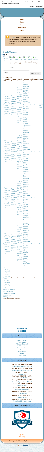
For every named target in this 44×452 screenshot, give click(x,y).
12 (17, 133)
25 (12, 234)
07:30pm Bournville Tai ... (7, 113)
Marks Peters (22, 352)
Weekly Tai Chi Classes (9, 289)
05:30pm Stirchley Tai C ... (19, 96)
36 (3, 277)
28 (31, 243)
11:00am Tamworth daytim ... (7, 98)
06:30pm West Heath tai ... (13, 111)
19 (17, 180)
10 (5, 141)
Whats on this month (22, 344)
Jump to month (35, 73)
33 (3, 151)
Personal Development (9, 293)
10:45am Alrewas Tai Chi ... (26, 103)
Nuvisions (25, 445)
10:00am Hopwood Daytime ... (26, 86)
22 (34, 197)
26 (17, 226)
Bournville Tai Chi (22, 378)
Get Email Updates (22, 329)
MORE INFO (39, 6)
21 (31, 197)
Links (22, 354)
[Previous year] (5, 58)
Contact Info (22, 27)
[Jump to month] (35, 58)
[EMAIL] (6, 54)
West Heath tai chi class (22, 389)
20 (23, 175)
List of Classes (22, 355)
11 (12, 142)
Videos (22, 350)
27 (23, 221)
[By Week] (21, 58)
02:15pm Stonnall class (25, 114)
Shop (22, 30)
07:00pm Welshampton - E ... (26, 125)
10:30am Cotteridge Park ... (26, 97)
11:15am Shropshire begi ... (26, 108)
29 (34, 243)
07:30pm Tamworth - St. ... (20, 115)
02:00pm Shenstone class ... (14, 105)
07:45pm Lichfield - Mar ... (20, 120)
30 (39, 243)
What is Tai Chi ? (22, 340)
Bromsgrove (22, 374)
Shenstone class (22, 386)
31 (3, 81)
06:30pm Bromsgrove (8, 108)
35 (3, 243)
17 (5, 187)
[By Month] (16, 58)
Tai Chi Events (7, 295)
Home (22, 19)
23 (39, 197)
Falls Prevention (22, 346)
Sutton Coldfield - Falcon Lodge (22, 401)
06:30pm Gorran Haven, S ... (26, 119)
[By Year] (11, 58)
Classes (22, 22)
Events (22, 25)
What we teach (22, 342)
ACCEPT (31, 6)
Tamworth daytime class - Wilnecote (22, 366)
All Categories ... (7, 297)
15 (34, 151)
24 (5, 233)
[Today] (25, 58)
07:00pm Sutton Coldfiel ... (20, 109)
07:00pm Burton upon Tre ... (19, 102)
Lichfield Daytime (22, 393)
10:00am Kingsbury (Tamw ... (26, 91)
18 (12, 188)
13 (23, 129)
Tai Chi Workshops (8, 291)
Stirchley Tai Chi (22, 397)
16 (39, 151)
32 (3, 105)
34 (3, 197)
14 (31, 151)
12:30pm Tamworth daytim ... (7, 103)
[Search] (30, 58)
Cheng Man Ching (22, 348)
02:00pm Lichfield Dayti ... (19, 91)
